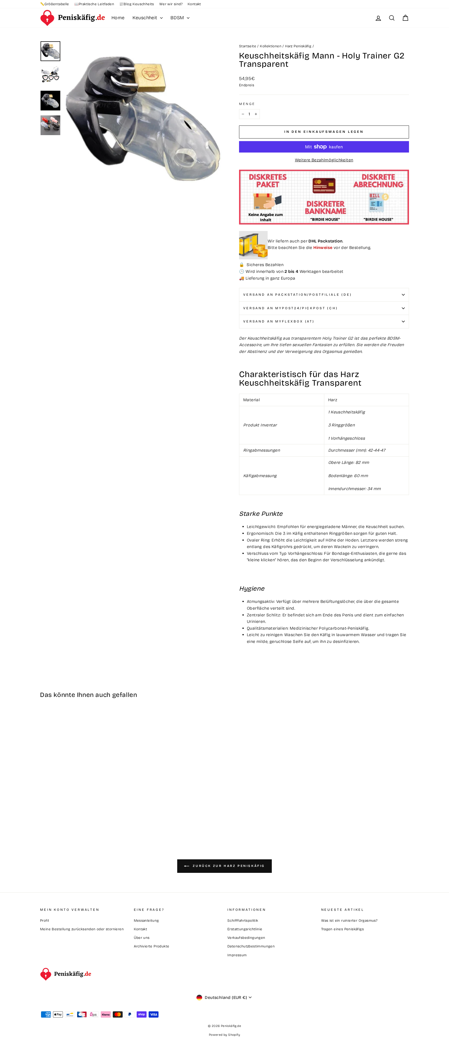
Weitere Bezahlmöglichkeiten (324, 159)
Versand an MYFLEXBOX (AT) (279, 321)
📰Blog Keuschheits (136, 4)
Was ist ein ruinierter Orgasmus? (349, 920)
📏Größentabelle (54, 4)
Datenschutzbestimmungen (251, 946)
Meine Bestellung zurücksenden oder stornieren (82, 929)
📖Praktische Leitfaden (94, 4)
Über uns (142, 937)
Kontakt (194, 4)
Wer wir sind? (170, 4)
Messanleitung (146, 920)
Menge (247, 104)
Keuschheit (146, 18)
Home (118, 18)
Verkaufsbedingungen (246, 937)
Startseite (247, 46)
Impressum (237, 955)
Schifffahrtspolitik (242, 920)
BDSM (178, 18)
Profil (44, 920)
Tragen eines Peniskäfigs (342, 929)
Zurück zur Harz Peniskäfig (228, 866)
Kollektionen (270, 46)
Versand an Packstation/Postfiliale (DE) (297, 294)
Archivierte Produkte (151, 946)
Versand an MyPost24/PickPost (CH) (290, 308)
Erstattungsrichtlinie (244, 929)
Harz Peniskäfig (298, 46)
